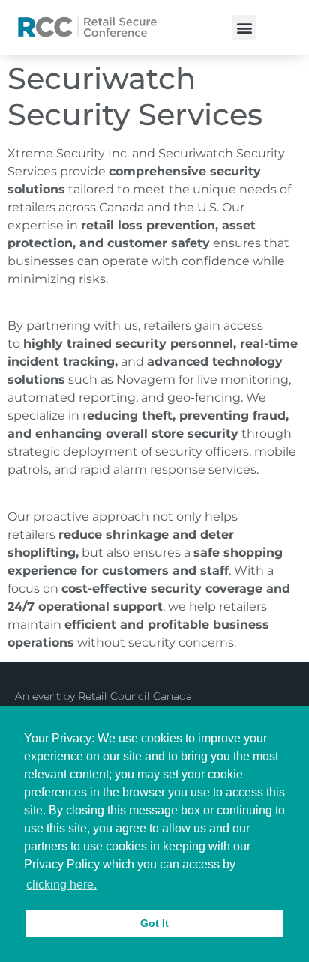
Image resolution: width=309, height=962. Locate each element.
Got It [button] (154, 923)
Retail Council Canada (135, 696)
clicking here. (61, 884)
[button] (244, 27)
